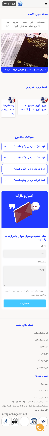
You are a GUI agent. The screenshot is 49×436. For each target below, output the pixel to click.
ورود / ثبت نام (9, 3)
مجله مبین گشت (41, 398)
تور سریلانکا (43, 360)
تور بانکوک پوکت (41, 333)
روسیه (42, 22)
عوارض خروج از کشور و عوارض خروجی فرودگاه (24, 70)
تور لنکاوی (36, 24)
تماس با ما (43, 391)
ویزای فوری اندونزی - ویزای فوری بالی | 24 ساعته (32, 108)
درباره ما (44, 384)
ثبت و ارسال (24, 303)
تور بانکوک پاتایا (41, 340)
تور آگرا (7, 24)
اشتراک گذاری (15, 36)
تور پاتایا (44, 353)
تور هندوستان (42, 367)
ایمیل (43, 246)
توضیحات (41, 262)
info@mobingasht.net (14, 414)
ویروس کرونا (15, 24)
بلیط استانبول (23, 24)
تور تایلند (31, 24)
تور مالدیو (44, 347)
